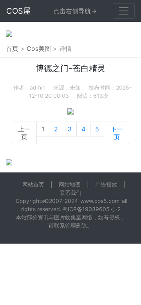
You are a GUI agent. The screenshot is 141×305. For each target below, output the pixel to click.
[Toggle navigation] (124, 11)
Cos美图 (39, 48)
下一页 (116, 133)
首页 (12, 48)
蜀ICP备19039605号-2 (91, 209)
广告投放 (106, 184)
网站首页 (33, 184)
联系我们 (70, 192)
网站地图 (70, 184)
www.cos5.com (99, 200)
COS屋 (18, 11)
